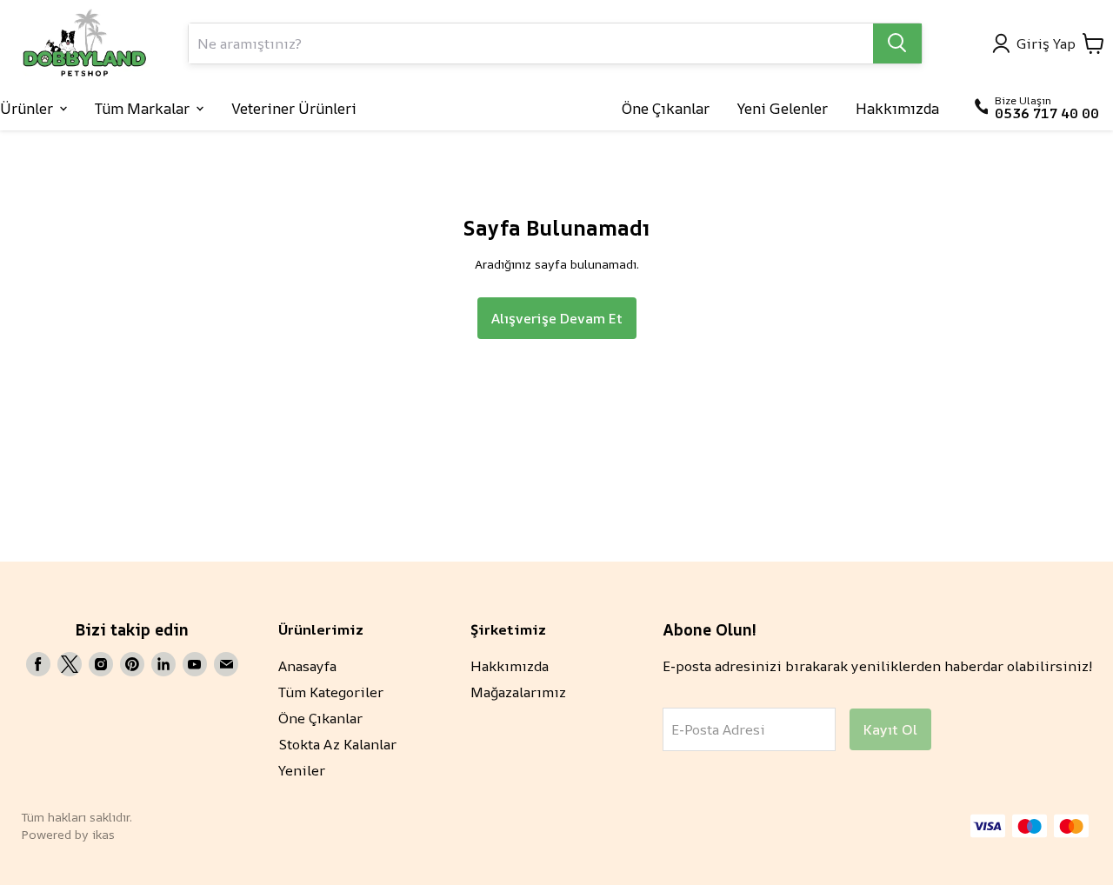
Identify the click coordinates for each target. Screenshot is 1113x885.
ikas (103, 834)
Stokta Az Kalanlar (337, 744)
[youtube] (195, 664)
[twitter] (69, 664)
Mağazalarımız (518, 692)
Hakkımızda (509, 665)
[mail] (226, 664)
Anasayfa (307, 665)
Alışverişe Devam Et (557, 318)
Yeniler (301, 770)
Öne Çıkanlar (320, 718)
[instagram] (101, 664)
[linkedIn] (163, 664)
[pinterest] (132, 664)
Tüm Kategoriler (330, 692)
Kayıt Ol (890, 729)
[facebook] (38, 664)
